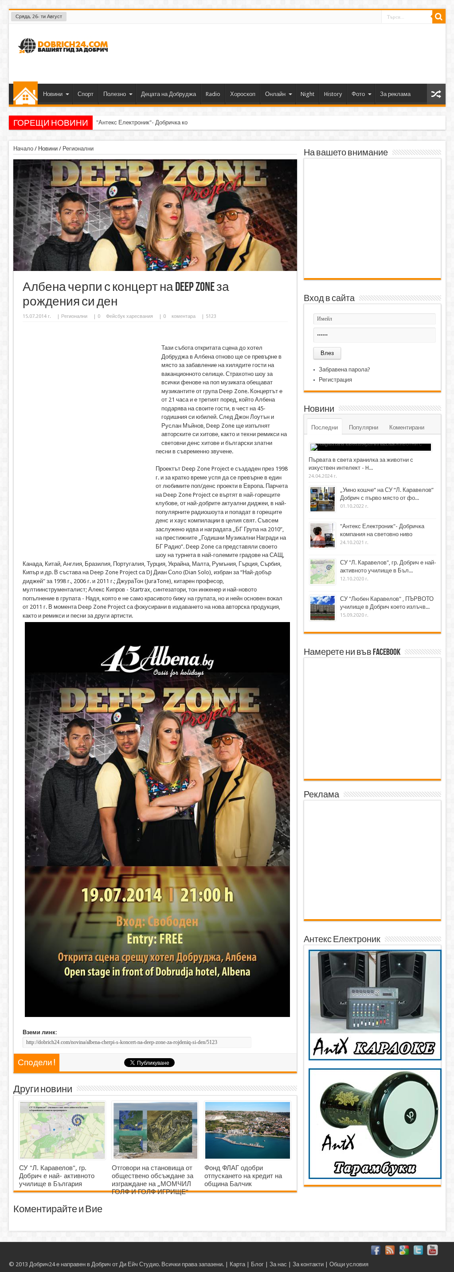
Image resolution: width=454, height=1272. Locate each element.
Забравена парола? (344, 369)
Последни (324, 427)
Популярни (363, 427)
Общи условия (348, 1264)
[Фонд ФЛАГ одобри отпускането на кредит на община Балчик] (247, 1130)
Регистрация (335, 379)
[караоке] (375, 1058)
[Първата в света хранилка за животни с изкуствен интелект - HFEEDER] (370, 447)
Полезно (114, 94)
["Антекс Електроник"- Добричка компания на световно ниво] (322, 535)
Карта (237, 1264)
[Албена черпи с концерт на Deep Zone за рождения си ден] (155, 269)
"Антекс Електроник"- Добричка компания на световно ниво (175, 122)
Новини (53, 94)
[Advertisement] (277, 53)
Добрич (101, 1264)
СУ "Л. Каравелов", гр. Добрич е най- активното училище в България (56, 1176)
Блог (257, 1264)
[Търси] (439, 16)
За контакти (308, 1264)
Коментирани (406, 427)
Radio (213, 94)
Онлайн (275, 94)
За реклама (395, 94)
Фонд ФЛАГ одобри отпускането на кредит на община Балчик (243, 1176)
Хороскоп (242, 94)
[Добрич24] (64, 57)
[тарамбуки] (375, 1177)
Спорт (86, 94)
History (333, 94)
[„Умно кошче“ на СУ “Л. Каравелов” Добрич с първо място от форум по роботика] (322, 499)
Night (307, 94)
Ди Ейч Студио (139, 1264)
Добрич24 (42, 1264)
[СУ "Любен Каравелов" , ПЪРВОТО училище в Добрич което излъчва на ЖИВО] (322, 608)
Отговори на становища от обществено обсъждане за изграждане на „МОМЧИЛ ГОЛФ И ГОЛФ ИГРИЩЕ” (152, 1180)
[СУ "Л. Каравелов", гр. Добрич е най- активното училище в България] (62, 1130)
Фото (358, 94)
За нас (278, 1264)
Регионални (78, 148)
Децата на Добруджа (168, 94)
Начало (25, 92)
